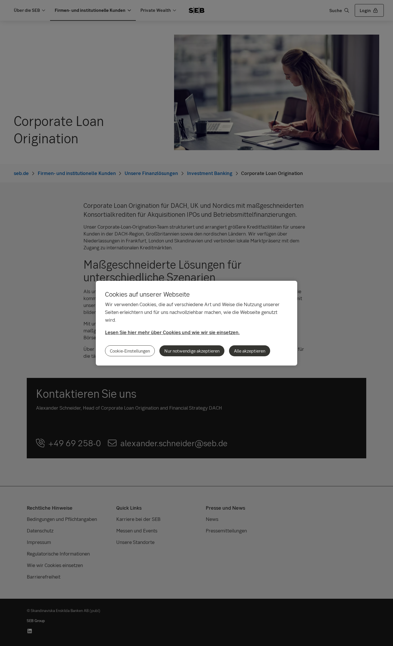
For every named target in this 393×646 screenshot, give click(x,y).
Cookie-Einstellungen (130, 351)
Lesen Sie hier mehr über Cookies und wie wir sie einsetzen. (172, 332)
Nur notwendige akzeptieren (192, 351)
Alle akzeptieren (249, 351)
